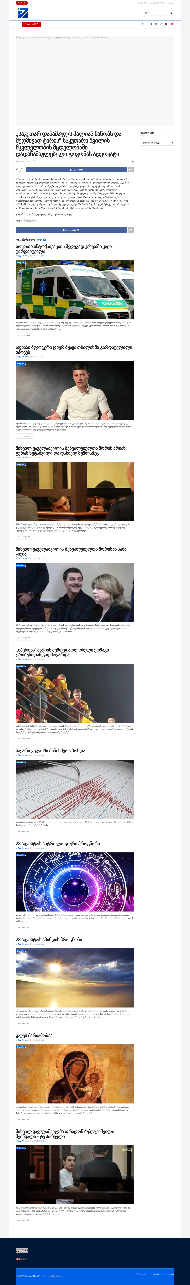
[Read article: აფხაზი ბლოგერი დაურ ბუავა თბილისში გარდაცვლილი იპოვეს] (75, 390)
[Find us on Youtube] (166, 24)
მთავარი (20, 263)
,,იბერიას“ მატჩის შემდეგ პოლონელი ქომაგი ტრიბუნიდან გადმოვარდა (62, 652)
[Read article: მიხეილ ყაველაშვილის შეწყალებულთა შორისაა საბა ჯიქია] (75, 592)
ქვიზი (164, 1274)
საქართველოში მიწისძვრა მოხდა (50, 751)
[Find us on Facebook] (151, 24)
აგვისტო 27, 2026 (33, 1141)
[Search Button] (171, 12)
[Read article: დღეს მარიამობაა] (75, 1073)
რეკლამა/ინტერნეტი (156, 3)
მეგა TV (21, 256)
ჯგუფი (171, 1274)
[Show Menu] (17, 24)
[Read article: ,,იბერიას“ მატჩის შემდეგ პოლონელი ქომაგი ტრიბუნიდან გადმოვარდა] (75, 693)
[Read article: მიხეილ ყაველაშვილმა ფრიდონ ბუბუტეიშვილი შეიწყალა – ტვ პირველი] (75, 1174)
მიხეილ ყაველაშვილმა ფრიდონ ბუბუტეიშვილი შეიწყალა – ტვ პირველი (65, 1133)
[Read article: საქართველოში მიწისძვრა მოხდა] (75, 789)
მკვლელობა (29, 221)
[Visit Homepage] (23, 13)
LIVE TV (23, 3)
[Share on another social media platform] (131, 169)
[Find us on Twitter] (156, 24)
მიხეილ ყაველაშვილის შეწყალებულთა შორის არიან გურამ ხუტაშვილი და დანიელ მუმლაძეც (71, 450)
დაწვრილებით (25, 335)
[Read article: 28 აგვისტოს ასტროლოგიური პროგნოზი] (75, 882)
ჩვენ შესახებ (142, 3)
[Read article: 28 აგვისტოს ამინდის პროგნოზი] (75, 977)
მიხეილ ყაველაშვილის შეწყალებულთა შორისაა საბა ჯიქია (71, 551)
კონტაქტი (170, 3)
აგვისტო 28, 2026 (33, 256)
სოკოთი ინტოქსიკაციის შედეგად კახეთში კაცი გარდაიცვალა (64, 248)
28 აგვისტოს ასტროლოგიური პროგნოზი (58, 843)
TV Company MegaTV (31, 1276)
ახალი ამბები (32, 24)
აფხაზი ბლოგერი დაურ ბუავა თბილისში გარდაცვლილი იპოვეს (74, 349)
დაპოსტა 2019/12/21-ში (26, 161)
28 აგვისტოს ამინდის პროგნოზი (49, 939)
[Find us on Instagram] (161, 24)
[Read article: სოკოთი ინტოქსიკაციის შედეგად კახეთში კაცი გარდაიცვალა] (75, 289)
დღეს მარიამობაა (34, 1035)
